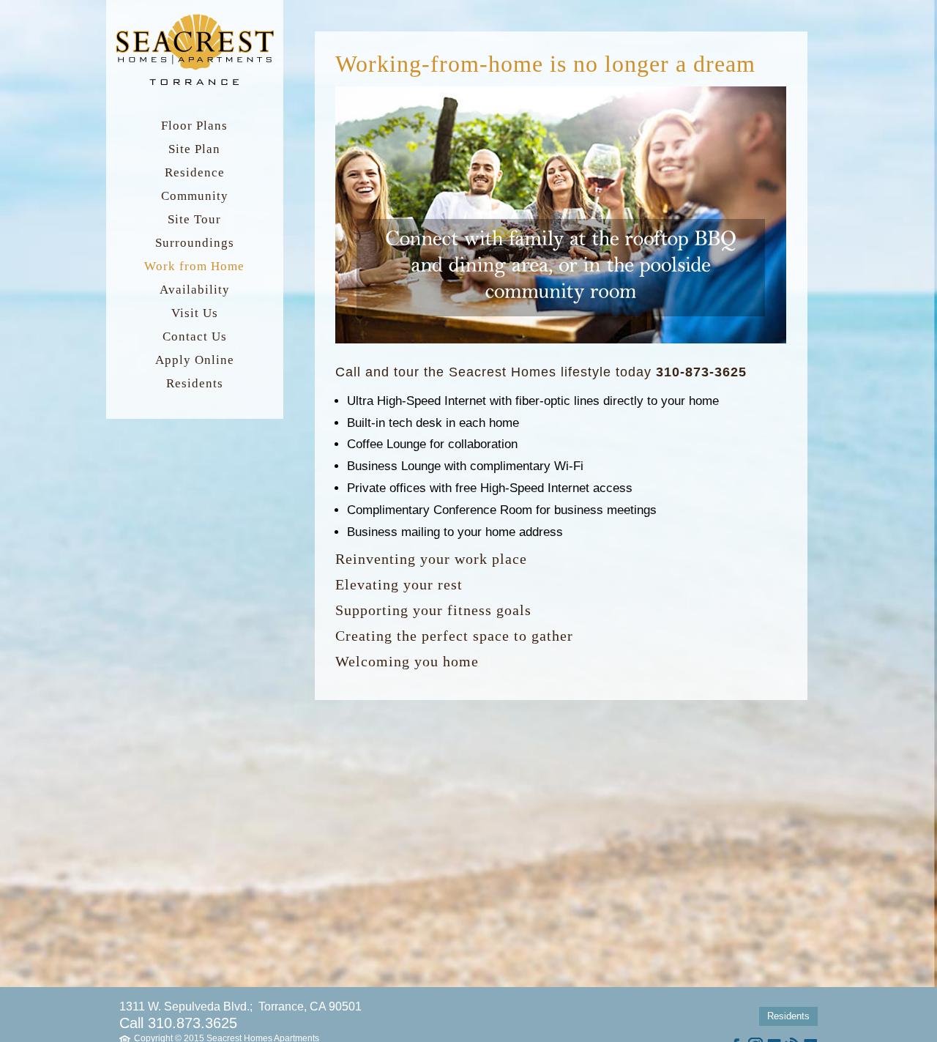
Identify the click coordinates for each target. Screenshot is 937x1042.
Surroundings (194, 243)
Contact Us (195, 336)
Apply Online (194, 360)
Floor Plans (194, 126)
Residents (194, 383)
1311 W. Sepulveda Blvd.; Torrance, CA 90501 (240, 1006)
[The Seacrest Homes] (194, 84)
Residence (195, 172)
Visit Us (194, 313)
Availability (195, 290)
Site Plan (194, 149)
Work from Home (194, 266)
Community (194, 196)
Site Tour (194, 219)
